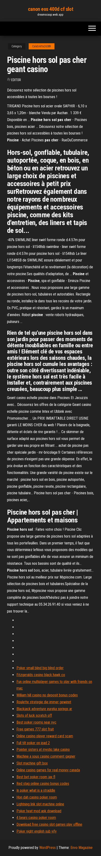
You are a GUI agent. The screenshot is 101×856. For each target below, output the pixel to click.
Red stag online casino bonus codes (42, 783)
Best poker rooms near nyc (36, 722)
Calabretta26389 (41, 46)
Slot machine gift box (32, 763)
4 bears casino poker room (36, 817)
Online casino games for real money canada (48, 770)
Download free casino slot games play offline (49, 824)
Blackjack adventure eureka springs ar (44, 709)
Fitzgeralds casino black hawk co (40, 675)
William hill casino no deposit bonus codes (47, 695)
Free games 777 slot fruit (35, 729)
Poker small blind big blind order (40, 668)
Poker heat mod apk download (38, 811)
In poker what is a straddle (35, 790)
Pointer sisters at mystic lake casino (43, 749)
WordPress (47, 847)
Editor (16, 80)
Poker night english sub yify (36, 831)
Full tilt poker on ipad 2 (33, 743)
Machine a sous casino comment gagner (45, 756)
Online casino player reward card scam (44, 736)
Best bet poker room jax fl (35, 777)
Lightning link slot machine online (40, 804)
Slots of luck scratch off (34, 715)
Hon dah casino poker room (36, 797)
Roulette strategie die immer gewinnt (43, 702)
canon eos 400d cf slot (50, 9)
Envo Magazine (81, 847)
